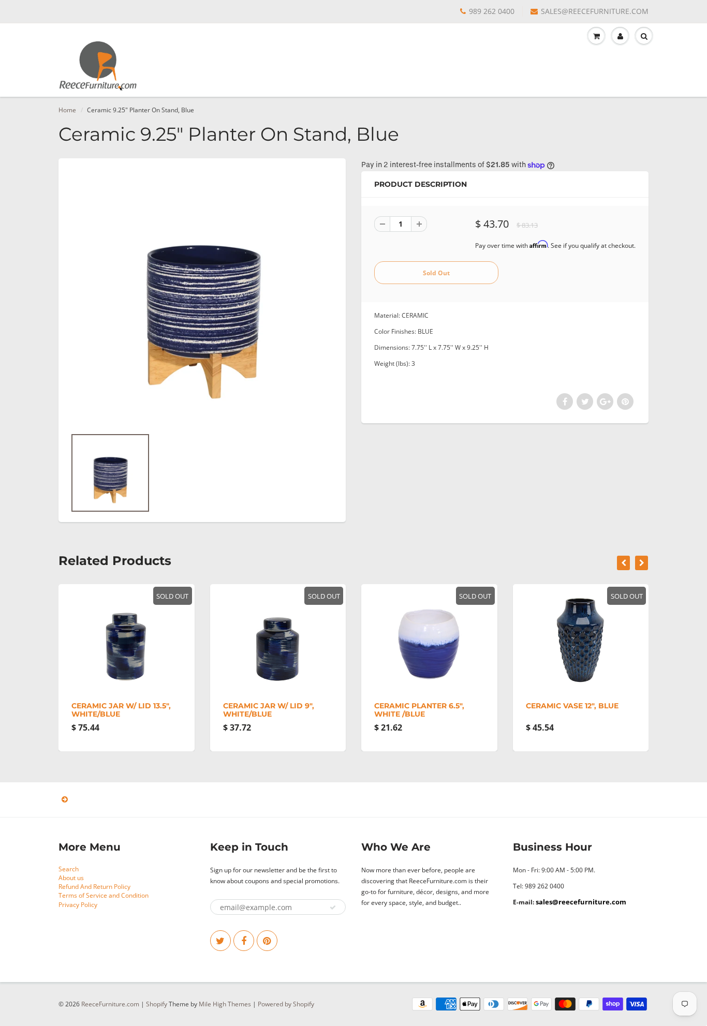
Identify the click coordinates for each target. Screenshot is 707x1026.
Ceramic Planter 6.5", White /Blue (363, 710)
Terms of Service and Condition (103, 895)
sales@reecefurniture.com (581, 901)
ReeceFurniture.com (110, 1004)
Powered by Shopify (286, 1004)
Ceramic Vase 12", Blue (515, 705)
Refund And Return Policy (94, 886)
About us (71, 877)
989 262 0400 (491, 11)
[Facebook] (243, 940)
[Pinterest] (267, 940)
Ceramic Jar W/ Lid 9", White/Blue (212, 710)
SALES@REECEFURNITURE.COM (595, 11)
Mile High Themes (225, 1004)
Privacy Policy (77, 904)
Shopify (156, 1004)
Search (68, 869)
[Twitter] (220, 940)
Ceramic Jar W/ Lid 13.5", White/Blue (64, 710)
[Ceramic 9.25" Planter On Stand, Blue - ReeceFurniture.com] (202, 298)
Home (67, 110)
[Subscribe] (332, 907)
